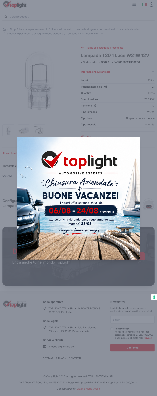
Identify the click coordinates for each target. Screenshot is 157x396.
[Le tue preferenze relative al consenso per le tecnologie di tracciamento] (154, 297)
